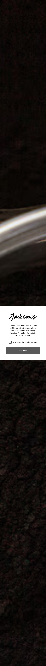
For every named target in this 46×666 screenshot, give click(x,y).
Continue (23, 350)
